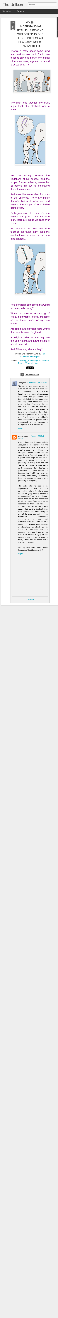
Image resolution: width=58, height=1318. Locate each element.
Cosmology (22, 360)
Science (38, 363)
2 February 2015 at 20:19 (37, 382)
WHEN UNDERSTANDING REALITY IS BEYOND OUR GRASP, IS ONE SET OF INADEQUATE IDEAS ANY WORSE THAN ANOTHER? (30, 34)
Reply (20, 428)
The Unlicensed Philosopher (32, 355)
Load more (30, 599)
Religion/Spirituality (26, 363)
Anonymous (23, 436)
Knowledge (33, 360)
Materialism (44, 360)
